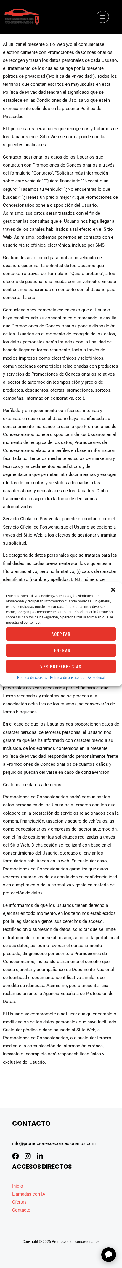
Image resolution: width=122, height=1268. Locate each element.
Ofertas (19, 1202)
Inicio (17, 1186)
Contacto (21, 1210)
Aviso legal (96, 677)
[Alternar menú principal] (103, 17)
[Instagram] (27, 1156)
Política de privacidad (67, 677)
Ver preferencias (61, 666)
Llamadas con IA (28, 1194)
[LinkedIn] (39, 1156)
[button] (113, 589)
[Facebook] (15, 1156)
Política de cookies (32, 677)
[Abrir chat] (108, 1254)
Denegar (61, 650)
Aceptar (61, 634)
